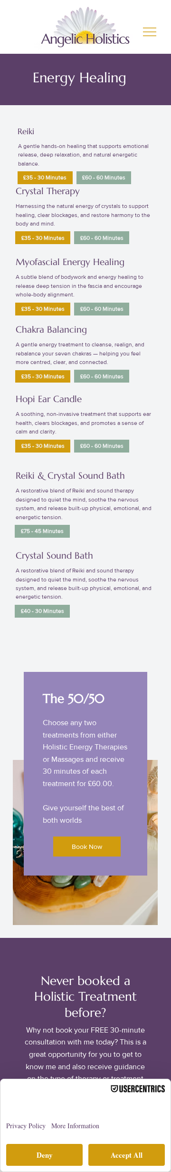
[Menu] (150, 32)
